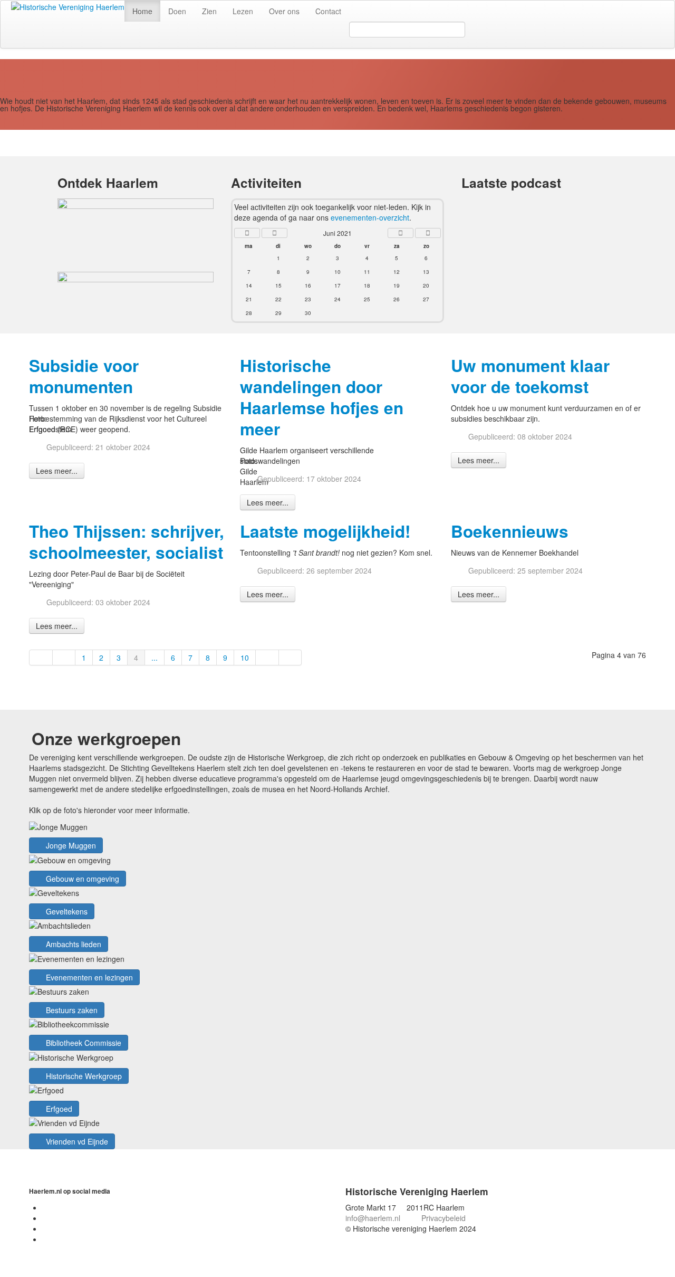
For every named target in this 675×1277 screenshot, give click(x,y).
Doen (177, 11)
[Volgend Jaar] (428, 233)
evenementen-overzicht (370, 217)
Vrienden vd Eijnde (76, 1141)
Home (142, 11)
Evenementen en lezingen (88, 977)
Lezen (243, 11)
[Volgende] (267, 657)
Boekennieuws (509, 531)
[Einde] (290, 657)
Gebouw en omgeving (81, 878)
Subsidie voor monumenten (84, 376)
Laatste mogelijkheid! (325, 531)
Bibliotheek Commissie (82, 1042)
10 (244, 657)
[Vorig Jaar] (247, 233)
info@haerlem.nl (372, 1218)
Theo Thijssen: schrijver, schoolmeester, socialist (126, 541)
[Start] (41, 657)
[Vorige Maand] (274, 233)
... (154, 657)
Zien (209, 11)
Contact (328, 11)
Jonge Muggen (70, 845)
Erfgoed (58, 1108)
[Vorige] (64, 657)
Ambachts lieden (72, 944)
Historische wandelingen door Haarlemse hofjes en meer (321, 397)
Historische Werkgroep (83, 1076)
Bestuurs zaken (71, 1010)
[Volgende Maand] (400, 233)
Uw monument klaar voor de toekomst (530, 376)
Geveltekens (66, 911)
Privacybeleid (443, 1218)
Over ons (284, 11)
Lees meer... (57, 470)
